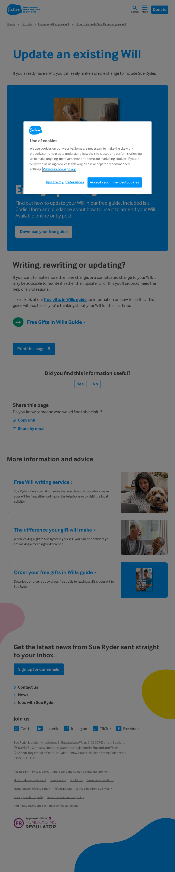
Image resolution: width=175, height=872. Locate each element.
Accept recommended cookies (114, 182)
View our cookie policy (59, 169)
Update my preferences (65, 182)
